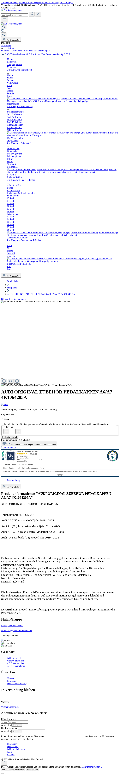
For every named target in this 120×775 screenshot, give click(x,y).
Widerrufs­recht (14, 658)
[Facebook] (3, 697)
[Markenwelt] (63, 101)
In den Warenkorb (9, 437)
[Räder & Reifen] (63, 235)
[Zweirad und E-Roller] (63, 261)
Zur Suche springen (35, 2)
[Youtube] (13, 697)
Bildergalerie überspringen (13, 299)
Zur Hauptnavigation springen (59, 2)
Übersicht (6, 50)
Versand (10, 678)
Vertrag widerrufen (10, 707)
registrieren (11, 48)
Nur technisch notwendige (13, 770)
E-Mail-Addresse (9, 719)
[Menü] (4, 19)
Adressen (33, 50)
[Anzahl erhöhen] (18, 431)
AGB (9, 752)
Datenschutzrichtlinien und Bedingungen (64, 736)
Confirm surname (9, 728)
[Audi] (60, 404)
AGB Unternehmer (16, 666)
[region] (60, 343)
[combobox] (14, 14)
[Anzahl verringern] (6, 431)
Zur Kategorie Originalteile (19, 143)
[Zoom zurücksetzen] (10, 381)
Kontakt (10, 754)
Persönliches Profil (19, 50)
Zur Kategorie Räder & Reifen (21, 180)
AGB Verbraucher (15, 663)
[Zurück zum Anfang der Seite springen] (4, 763)
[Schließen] (2, 378)
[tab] (13, 480)
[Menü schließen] (8, 73)
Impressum (12, 681)
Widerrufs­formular (15, 660)
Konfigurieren (32, 770)
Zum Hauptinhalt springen (13, 2)
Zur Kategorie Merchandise (19, 106)
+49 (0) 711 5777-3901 (12, 625)
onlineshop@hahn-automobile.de (16, 630)
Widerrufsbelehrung (16, 749)
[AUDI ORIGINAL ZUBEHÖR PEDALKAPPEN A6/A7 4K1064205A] (36, 301)
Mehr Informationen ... (92, 767)
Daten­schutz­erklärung (17, 683)
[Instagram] (6, 697)
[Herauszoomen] (4, 381)
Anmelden (6, 45)
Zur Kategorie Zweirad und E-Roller (24, 240)
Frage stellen (10, 447)
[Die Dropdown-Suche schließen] (38, 14)
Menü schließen (13, 40)
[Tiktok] (9, 697)
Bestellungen (44, 50)
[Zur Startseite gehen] (11, 10)
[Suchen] (32, 14)
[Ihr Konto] (3, 34)
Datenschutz (12, 746)
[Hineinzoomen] (17, 381)
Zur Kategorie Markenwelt (19, 69)
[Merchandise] (63, 135)
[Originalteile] (63, 172)
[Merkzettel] (2, 31)
